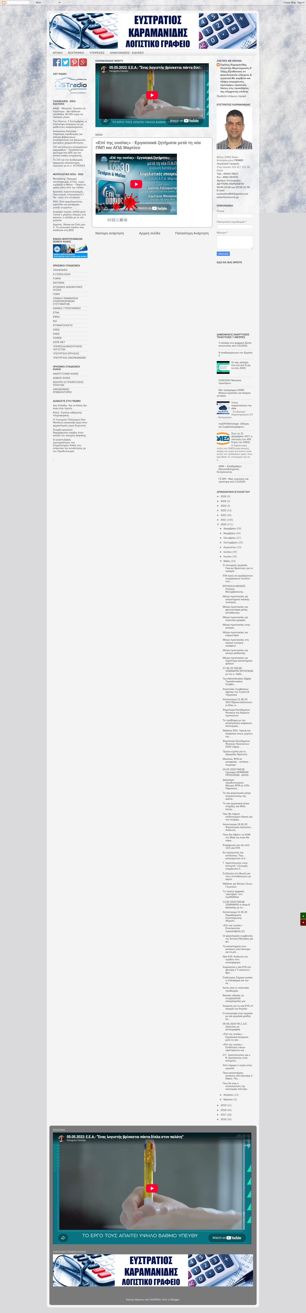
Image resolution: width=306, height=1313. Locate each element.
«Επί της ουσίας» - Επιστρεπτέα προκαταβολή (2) (234, 928)
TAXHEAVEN (60, 270)
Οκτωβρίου (230, 538)
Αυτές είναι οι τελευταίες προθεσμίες (236, 989)
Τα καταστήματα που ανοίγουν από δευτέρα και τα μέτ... (236, 949)
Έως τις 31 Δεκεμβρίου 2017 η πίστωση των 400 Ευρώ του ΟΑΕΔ (241, 438)
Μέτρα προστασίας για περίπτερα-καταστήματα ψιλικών (237, 661)
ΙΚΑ (55, 321)
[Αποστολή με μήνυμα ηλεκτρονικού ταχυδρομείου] (109, 220)
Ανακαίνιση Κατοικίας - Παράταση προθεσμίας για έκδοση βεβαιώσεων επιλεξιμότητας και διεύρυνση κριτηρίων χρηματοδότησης (69, 137)
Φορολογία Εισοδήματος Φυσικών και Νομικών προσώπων (236, 713)
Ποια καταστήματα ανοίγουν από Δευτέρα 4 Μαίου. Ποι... (237, 1076)
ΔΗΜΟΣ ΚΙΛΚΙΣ (61, 378)
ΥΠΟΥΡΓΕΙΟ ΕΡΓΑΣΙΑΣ (66, 353)
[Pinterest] (74, 65)
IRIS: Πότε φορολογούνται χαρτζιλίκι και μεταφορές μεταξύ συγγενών (67, 204)
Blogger (175, 1299)
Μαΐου (227, 561)
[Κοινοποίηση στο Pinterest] (125, 220)
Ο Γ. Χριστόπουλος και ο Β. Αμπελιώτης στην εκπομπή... (236, 1058)
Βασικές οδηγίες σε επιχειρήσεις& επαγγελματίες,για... (235, 998)
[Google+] (83, 65)
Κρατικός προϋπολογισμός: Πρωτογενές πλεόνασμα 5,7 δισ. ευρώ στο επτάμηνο (68, 194)
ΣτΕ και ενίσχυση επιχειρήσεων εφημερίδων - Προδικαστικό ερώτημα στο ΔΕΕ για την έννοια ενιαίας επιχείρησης (70, 151)
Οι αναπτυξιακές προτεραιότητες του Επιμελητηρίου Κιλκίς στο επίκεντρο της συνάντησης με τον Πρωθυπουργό (69, 445)
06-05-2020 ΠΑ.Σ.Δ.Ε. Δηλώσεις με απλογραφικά (235, 1026)
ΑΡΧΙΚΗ (58, 52)
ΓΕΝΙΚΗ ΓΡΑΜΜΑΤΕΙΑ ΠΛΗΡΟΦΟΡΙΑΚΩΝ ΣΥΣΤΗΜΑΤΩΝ (65, 301)
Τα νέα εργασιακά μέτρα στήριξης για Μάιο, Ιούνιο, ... (236, 806)
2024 (224, 505)
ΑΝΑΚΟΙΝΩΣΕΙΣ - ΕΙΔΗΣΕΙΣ (127, 52)
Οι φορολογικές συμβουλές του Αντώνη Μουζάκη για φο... (238, 939)
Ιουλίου (227, 552)
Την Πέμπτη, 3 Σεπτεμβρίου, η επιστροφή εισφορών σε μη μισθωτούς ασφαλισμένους (70, 124)
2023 (224, 510)
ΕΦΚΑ (56, 317)
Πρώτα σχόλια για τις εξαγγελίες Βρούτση (235, 753)
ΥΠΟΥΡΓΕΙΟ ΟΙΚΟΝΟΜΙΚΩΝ (69, 357)
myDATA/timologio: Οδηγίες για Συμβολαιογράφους (234, 425)
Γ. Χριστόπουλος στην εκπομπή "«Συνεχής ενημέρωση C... (235, 866)
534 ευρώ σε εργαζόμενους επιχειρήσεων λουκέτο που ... (238, 578)
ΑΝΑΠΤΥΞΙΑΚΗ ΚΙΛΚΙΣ (66, 373)
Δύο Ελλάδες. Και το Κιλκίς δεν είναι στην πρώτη (70, 407)
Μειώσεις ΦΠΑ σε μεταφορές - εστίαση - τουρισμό (236, 762)
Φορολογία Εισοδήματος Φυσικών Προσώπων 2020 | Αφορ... (236, 744)
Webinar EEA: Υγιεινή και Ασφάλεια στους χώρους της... (238, 733)
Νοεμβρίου (229, 533)
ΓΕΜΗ (56, 294)
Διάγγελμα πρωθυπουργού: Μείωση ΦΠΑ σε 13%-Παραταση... (236, 784)
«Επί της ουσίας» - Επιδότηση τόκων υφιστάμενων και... (234, 1047)
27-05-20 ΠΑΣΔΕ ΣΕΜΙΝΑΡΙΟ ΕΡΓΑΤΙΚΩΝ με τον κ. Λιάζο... (238, 671)
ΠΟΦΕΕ (57, 338)
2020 (224, 524)
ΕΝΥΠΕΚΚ (58, 282)
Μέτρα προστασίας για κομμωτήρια (235, 634)
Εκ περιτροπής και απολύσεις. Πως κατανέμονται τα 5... (235, 855)
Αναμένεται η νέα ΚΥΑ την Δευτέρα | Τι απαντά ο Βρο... (237, 970)
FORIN (57, 278)
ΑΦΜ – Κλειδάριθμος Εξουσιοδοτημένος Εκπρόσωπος (229, 469)
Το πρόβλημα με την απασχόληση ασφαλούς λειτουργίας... (237, 723)
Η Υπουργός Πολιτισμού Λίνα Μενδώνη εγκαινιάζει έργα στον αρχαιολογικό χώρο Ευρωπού (70, 422)
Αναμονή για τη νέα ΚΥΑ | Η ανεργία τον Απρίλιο (238, 1007)
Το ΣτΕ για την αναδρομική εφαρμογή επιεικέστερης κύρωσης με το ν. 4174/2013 (69, 162)
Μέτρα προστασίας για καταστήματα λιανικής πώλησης (236, 599)
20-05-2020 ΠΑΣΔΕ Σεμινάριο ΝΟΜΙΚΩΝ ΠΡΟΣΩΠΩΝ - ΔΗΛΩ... (236, 772)
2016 (224, 1119)
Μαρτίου (228, 1099)
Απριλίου (228, 1095)
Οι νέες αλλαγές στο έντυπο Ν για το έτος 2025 (240, 365)
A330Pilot (155, 1299)
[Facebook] (57, 65)
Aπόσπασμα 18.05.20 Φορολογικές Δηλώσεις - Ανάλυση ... (237, 827)
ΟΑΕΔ (56, 329)
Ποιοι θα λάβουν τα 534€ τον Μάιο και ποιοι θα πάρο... (236, 837)
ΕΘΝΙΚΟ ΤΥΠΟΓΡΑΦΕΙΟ (67, 308)
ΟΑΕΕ (56, 334)
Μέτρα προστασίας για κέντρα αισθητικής (235, 651)
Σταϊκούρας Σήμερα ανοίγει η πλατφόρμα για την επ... (238, 980)
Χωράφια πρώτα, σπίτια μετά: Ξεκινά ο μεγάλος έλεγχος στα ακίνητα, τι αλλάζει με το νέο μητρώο (69, 216)
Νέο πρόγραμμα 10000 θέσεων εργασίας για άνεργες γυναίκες (234, 393)
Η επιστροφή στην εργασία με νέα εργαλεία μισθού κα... (238, 1016)
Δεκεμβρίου (230, 528)
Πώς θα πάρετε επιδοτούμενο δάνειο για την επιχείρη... (237, 817)
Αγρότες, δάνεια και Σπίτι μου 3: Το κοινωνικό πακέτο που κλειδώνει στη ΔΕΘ (69, 227)
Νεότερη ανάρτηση (109, 233)
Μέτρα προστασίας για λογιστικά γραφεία (235, 618)
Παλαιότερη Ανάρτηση (192, 233)
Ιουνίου (227, 556)
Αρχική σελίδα (149, 233)
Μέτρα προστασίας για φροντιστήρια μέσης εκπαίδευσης (235, 610)
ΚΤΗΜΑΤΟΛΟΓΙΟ (63, 325)
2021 (224, 519)
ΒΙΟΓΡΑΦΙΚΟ (76, 52)
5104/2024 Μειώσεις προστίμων (230, 381)
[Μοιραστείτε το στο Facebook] (121, 220)
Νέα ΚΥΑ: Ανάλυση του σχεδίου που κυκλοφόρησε (235, 959)
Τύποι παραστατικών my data (241, 405)
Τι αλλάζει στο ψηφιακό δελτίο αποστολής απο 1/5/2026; (235, 344)
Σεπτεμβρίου (230, 542)
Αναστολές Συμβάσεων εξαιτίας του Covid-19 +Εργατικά (236, 692)
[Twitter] (66, 65)
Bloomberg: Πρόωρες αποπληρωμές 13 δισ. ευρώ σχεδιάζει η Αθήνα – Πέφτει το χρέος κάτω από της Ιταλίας (69, 183)
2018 (224, 1110)
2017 (224, 1114)
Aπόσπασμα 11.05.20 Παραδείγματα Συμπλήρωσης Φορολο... (235, 916)
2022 (224, 515)
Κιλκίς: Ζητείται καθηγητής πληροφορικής (67, 414)
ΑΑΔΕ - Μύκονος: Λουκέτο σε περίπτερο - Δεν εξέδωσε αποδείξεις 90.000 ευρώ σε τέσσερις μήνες (69, 112)
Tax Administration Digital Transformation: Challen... (237, 681)
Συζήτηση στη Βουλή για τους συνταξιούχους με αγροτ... (237, 876)
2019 (224, 1105)
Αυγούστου (230, 547)
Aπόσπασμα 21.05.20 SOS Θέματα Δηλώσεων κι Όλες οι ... (237, 702)
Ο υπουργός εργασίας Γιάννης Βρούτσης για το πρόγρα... (238, 568)
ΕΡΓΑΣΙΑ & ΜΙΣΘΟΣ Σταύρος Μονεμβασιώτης (234, 589)
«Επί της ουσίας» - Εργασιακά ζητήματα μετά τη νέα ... (235, 1037)
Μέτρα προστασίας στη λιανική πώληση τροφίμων (236, 643)
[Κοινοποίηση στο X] (117, 220)
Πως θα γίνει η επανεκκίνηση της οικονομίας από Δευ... (236, 1086)
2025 (224, 501)
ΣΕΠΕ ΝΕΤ (59, 342)
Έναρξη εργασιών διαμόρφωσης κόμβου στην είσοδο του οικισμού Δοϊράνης (69, 432)
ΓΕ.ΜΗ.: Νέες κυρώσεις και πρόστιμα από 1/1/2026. (233, 480)
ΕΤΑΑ (56, 312)
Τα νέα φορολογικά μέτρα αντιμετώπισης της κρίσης (237, 796)
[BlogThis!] (113, 220)
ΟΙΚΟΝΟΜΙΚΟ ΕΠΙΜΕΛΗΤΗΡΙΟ (62, 391)
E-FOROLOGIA (61, 274)
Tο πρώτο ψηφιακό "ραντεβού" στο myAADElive (233, 894)
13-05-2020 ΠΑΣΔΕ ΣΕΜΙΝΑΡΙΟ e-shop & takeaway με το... (236, 905)
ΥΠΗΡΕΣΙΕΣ (97, 52)
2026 (224, 496)
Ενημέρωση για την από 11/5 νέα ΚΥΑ (236, 846)
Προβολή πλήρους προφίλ (231, 96)
